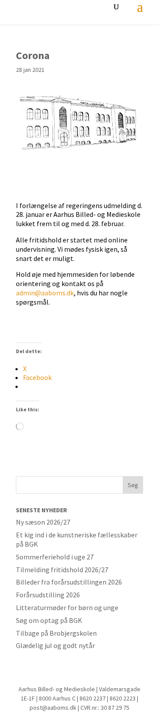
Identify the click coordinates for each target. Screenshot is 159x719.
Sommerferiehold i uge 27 (55, 556)
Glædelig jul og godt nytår (55, 645)
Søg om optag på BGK (49, 620)
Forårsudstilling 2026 (48, 594)
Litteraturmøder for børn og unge (67, 607)
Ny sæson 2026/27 (43, 522)
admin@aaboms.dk (45, 292)
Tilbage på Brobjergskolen (56, 633)
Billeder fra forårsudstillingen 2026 (69, 581)
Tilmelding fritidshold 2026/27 (62, 569)
